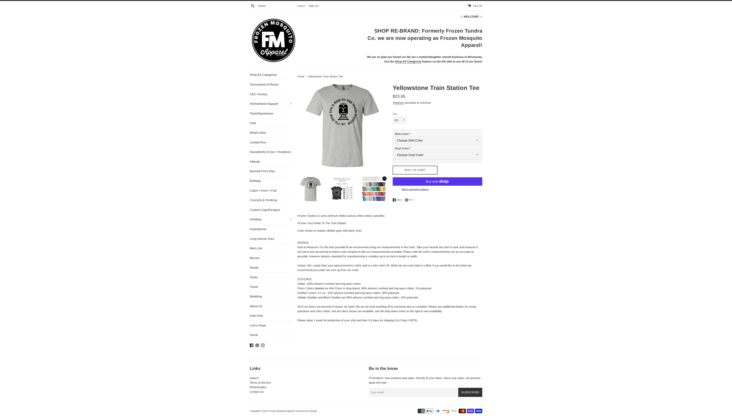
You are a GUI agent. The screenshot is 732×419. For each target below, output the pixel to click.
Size (395, 114)
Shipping (398, 102)
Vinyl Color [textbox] (403, 148)
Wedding (256, 296)
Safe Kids (256, 315)
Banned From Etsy (262, 171)
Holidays (271, 219)
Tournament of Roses (264, 84)
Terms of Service (260, 382)
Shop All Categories (263, 74)
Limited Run (258, 142)
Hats (253, 123)
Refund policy (258, 387)
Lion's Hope (258, 325)
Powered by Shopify (306, 411)
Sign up (313, 5)
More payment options (415, 189)
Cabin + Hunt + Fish (263, 190)
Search (254, 378)
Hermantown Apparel (271, 103)
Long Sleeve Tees (262, 238)
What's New (258, 132)
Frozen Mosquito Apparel (282, 411)
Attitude (255, 161)
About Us (256, 306)
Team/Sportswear (261, 113)
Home (254, 335)
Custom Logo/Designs (265, 209)
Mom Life (256, 248)
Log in (301, 5)
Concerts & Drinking (263, 200)
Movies (254, 258)
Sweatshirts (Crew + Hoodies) (271, 152)
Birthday (255, 180)
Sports (254, 267)
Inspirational (258, 229)
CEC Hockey (258, 94)
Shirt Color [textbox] (402, 133)
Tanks (254, 277)
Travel (254, 286)
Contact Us (257, 391)
